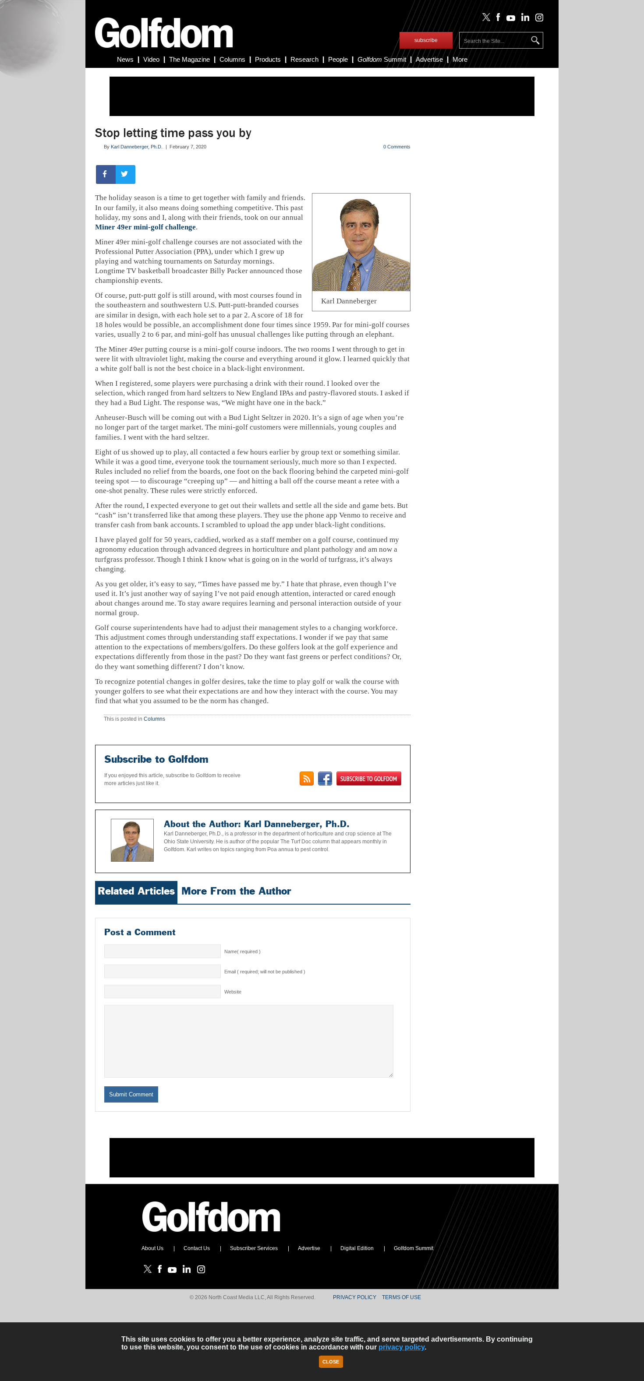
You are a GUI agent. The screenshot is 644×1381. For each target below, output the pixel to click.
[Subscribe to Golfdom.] (368, 779)
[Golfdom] (212, 1236)
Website (232, 991)
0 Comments (396, 146)
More (460, 59)
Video (151, 59)
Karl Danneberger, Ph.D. (137, 146)
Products (268, 59)
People (338, 59)
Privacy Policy (354, 1297)
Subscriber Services (254, 1248)
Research (304, 59)
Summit (381, 59)
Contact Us (197, 1248)
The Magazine (189, 59)
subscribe (426, 40)
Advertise (429, 59)
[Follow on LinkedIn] (524, 19)
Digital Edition (357, 1248)
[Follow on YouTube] (508, 19)
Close (330, 1361)
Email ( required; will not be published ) (264, 971)
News (125, 59)
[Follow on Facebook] (497, 19)
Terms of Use (401, 1297)
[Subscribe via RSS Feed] (307, 779)
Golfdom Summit (413, 1248)
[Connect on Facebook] (325, 779)
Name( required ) (242, 951)
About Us (152, 1248)
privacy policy (402, 1347)
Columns (232, 59)
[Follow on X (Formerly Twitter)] (485, 19)
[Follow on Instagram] (537, 19)
